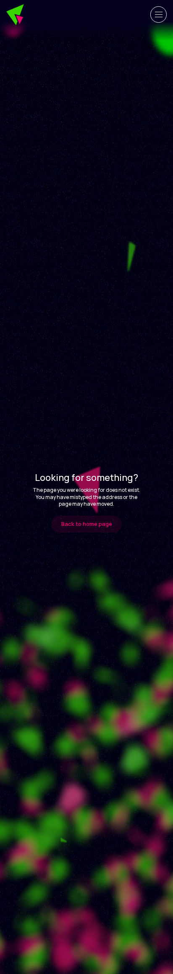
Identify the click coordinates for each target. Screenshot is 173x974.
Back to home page (86, 524)
